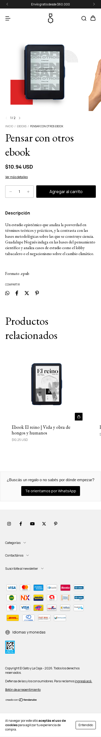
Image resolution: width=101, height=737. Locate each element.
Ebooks (21, 126)
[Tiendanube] (21, 700)
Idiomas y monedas (29, 632)
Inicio (9, 126)
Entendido (85, 725)
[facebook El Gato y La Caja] (21, 524)
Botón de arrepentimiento (23, 689)
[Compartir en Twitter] (26, 292)
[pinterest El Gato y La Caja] (56, 524)
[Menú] (7, 18)
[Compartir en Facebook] (16, 292)
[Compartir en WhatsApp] (7, 292)
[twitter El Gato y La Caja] (44, 524)
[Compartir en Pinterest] (37, 292)
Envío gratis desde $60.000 (50, 4)
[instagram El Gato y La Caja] (9, 524)
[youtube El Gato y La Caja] (32, 524)
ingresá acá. (83, 681)
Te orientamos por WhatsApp (50, 490)
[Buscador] (83, 18)
